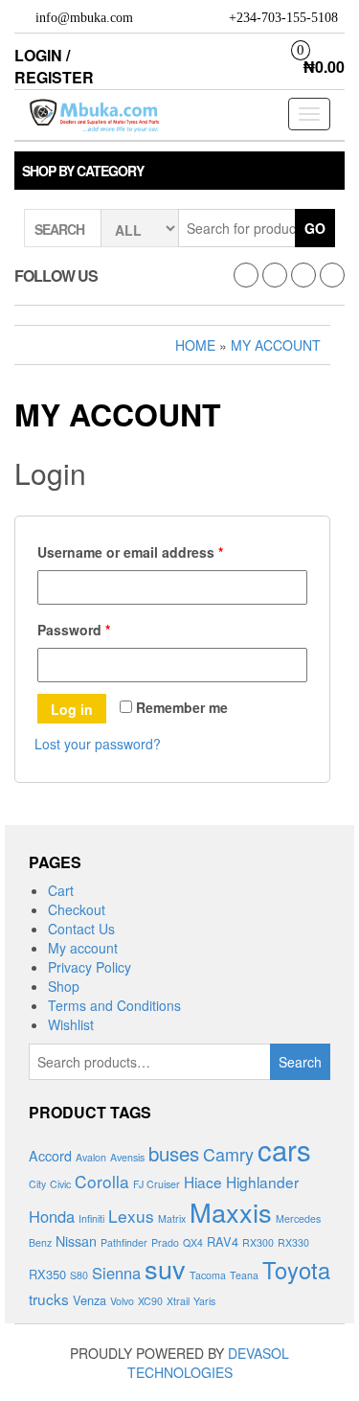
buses (173, 1152)
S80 (79, 1275)
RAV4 (222, 1241)
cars (284, 1149)
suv (165, 1268)
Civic (60, 1184)
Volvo (122, 1301)
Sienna (116, 1272)
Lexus (131, 1216)
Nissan (76, 1241)
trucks (49, 1298)
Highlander (262, 1181)
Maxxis (231, 1211)
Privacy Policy (89, 966)
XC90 (150, 1301)
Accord (50, 1155)
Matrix (172, 1218)
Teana (244, 1275)
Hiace (203, 1181)
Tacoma (208, 1275)
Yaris (204, 1301)
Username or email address (130, 552)
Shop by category (83, 170)
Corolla (102, 1181)
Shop (63, 986)
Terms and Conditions (114, 1005)
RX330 (293, 1242)
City (37, 1184)
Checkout (76, 909)
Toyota (296, 1269)
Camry (228, 1153)
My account (83, 947)
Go (314, 228)
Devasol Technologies (208, 1363)
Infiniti (91, 1218)
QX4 (193, 1242)
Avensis (127, 1157)
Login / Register (54, 66)
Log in (72, 709)
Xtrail (178, 1301)
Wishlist (71, 1024)
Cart (61, 890)
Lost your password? (97, 743)
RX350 (47, 1274)
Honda (52, 1216)
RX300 (258, 1242)
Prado (165, 1242)
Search (300, 1061)
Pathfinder (124, 1242)
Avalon (91, 1157)
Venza (89, 1300)
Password (73, 629)
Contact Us (81, 928)
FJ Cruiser (156, 1184)
